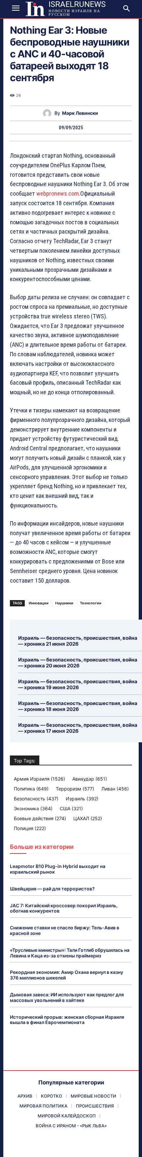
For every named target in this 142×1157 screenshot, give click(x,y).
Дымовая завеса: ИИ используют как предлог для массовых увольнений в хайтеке (67, 997)
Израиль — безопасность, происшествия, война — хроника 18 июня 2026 (77, 706)
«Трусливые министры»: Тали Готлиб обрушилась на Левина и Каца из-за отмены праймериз (69, 952)
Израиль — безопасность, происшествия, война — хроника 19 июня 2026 (77, 684)
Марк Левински (80, 113)
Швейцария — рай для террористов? (52, 888)
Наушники (64, 603)
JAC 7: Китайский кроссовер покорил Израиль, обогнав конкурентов (64, 908)
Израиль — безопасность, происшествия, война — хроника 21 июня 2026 (77, 641)
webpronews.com (57, 193)
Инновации (39, 603)
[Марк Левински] (48, 113)
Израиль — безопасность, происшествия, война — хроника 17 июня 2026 (77, 728)
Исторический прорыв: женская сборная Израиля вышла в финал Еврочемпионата (67, 1019)
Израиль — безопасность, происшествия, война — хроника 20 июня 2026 (77, 663)
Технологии (90, 603)
